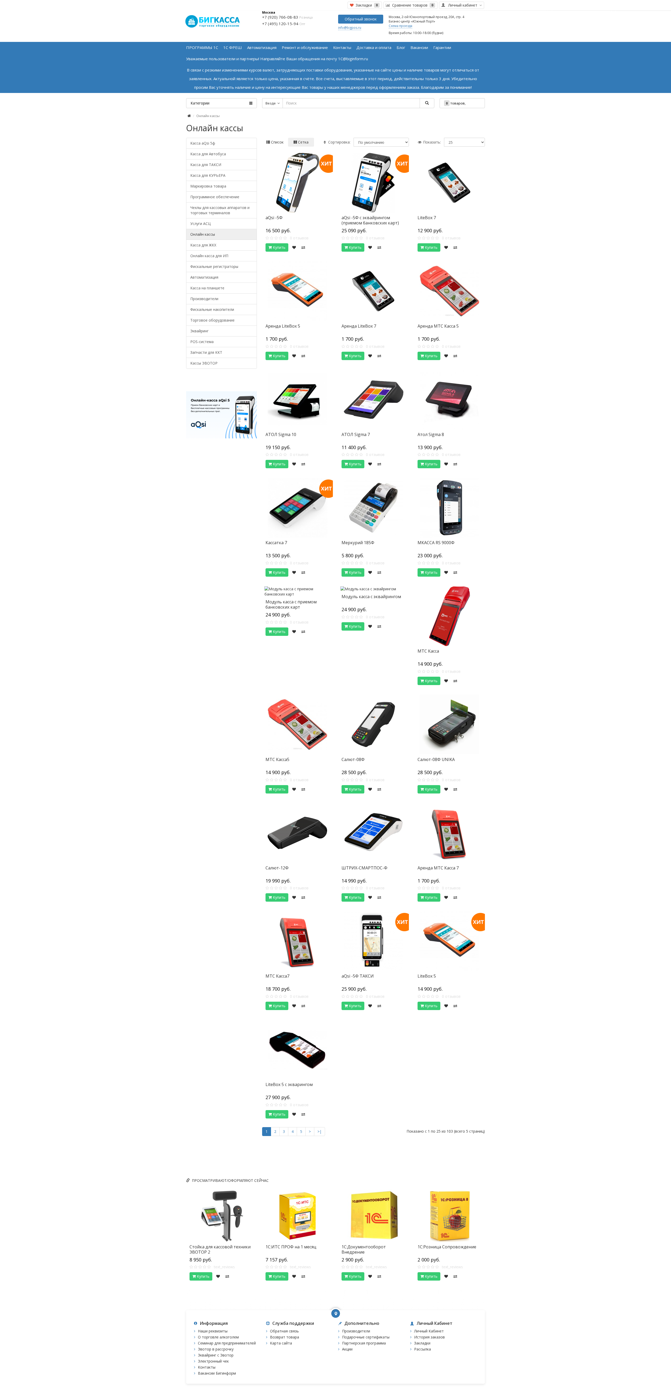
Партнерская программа (364, 1343)
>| (319, 1131)
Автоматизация (204, 277)
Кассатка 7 (276, 542)
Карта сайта (281, 1343)
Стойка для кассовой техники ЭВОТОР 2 (220, 1249)
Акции (347, 1349)
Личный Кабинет (429, 1331)
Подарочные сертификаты (365, 1337)
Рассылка (422, 1349)
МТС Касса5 (277, 759)
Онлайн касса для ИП (209, 255)
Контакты (206, 1367)
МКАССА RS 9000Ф (436, 542)
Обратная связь (284, 1331)
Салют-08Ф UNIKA (436, 759)
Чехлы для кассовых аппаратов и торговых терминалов (220, 210)
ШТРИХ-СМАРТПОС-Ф (364, 867)
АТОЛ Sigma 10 (281, 434)
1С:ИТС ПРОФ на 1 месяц (291, 1246)
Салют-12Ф (277, 867)
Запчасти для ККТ (206, 352)
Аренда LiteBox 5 (283, 326)
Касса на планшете (207, 287)
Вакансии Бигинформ (217, 1373)
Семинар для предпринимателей (227, 1343)
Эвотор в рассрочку (216, 1349)
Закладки (422, 1343)
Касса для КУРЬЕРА (207, 175)
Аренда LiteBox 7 (359, 326)
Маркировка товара (208, 186)
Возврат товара (284, 1337)
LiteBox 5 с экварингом (289, 1084)
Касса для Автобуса (208, 153)
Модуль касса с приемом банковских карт (291, 604)
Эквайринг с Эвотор (216, 1355)
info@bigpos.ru (349, 27)
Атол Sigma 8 (431, 434)
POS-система (202, 341)
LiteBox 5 (427, 976)
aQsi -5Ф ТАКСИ (358, 976)
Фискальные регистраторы (214, 266)
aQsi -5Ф (274, 217)
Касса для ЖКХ (203, 244)
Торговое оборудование (212, 320)
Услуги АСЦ (200, 223)
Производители (204, 298)
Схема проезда (400, 26)
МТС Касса (428, 651)
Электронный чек (213, 1361)
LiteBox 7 (427, 217)
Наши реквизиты (213, 1331)
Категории (200, 103)
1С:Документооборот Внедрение (364, 1249)
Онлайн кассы (202, 234)
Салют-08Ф (353, 759)
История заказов (429, 1337)
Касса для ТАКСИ (205, 164)
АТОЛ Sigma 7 (356, 434)
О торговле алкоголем (218, 1337)
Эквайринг (199, 330)
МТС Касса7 (277, 976)
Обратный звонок (361, 18)
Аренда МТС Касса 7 (438, 867)
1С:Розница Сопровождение (447, 1246)
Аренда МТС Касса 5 (438, 326)
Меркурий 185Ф (358, 542)
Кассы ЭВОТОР (204, 363)
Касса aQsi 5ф (202, 143)
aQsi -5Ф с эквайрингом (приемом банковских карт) (370, 220)
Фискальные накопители (212, 309)
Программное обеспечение (214, 196)
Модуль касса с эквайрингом (371, 596)
